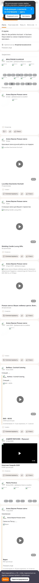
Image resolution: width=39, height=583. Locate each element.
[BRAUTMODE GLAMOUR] (3, 60)
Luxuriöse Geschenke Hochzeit (13, 184)
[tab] (4, 25)
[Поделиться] (10, 131)
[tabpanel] (19, 314)
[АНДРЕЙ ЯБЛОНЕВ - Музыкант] (3, 440)
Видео (5, 560)
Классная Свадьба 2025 (11, 465)
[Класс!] (3, 127)
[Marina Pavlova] (3, 484)
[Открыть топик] (19, 144)
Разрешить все (12, 16)
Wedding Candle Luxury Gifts (12, 246)
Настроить (26, 16)
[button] (4, 131)
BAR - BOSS (7, 419)
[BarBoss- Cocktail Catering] (3, 368)
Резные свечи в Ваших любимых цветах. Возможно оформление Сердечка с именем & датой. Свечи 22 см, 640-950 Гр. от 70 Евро (19, 306)
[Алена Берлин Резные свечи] (3, 95)
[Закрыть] (31, 9)
